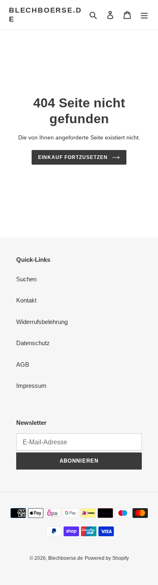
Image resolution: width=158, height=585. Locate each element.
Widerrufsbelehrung (42, 321)
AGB (22, 364)
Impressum (31, 385)
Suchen (26, 279)
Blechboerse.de (45, 14)
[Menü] (144, 15)
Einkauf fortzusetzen (72, 157)
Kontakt (26, 300)
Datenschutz (33, 342)
